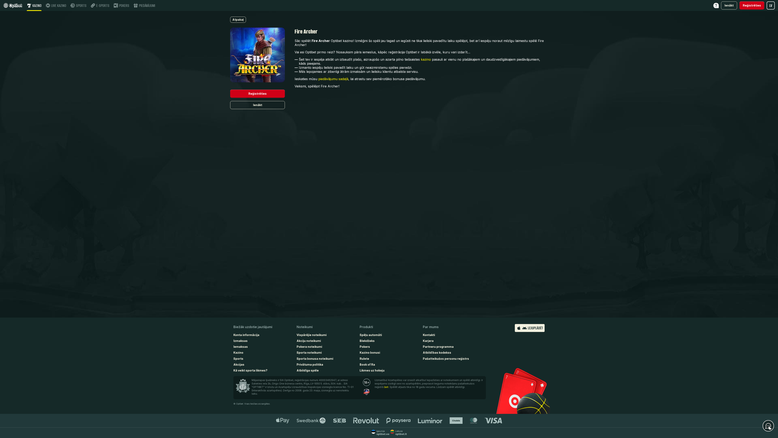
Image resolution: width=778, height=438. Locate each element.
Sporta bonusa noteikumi (315, 358)
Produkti (366, 327)
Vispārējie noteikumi (312, 335)
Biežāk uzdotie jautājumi (252, 327)
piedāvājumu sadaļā (333, 79)
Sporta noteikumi (309, 352)
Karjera (428, 340)
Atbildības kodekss (437, 352)
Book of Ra (367, 364)
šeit (386, 387)
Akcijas (238, 364)
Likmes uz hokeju (372, 370)
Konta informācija (246, 335)
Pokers (365, 346)
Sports (238, 358)
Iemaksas (240, 346)
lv (770, 5)
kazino (426, 59)
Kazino (238, 352)
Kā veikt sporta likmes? (250, 370)
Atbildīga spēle (308, 370)
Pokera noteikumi (309, 346)
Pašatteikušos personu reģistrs (446, 358)
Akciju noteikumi (309, 340)
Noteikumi (305, 327)
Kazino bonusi (370, 352)
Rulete (364, 358)
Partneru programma (438, 346)
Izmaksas (240, 340)
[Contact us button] (768, 426)
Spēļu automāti (371, 335)
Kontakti (429, 335)
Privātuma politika (310, 364)
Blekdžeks (367, 340)
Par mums (431, 327)
